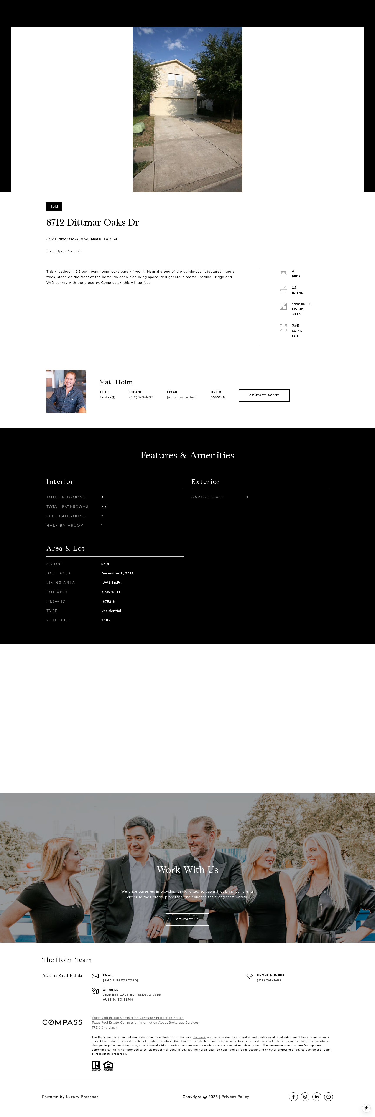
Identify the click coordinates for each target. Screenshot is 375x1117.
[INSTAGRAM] (305, 1096)
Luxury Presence (82, 1096)
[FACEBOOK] (293, 1096)
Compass (199, 1037)
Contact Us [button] (187, 919)
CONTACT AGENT (264, 395)
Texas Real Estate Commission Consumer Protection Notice (138, 1018)
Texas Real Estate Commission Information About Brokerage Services (145, 1022)
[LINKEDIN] (316, 1096)
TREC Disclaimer (104, 1027)
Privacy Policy (235, 1096)
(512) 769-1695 (141, 397)
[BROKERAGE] (328, 1096)
